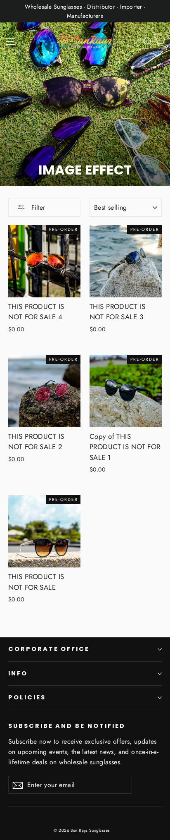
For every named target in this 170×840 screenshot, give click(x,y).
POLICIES (27, 697)
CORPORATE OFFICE (49, 649)
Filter (37, 207)
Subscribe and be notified (66, 726)
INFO (18, 673)
